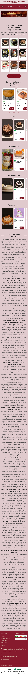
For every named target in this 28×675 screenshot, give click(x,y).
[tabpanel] (9, 99)
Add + (21, 139)
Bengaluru (10, 665)
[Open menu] (2, 6)
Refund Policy (4, 642)
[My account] (25, 6)
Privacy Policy (4, 636)
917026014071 (6, 659)
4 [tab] (13, 112)
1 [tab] (9, 112)
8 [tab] (18, 112)
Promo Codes (4, 640)
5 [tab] (14, 112)
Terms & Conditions (5, 638)
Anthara (21, 36)
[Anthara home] (14, 6)
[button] (5, 43)
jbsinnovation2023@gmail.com (10, 656)
